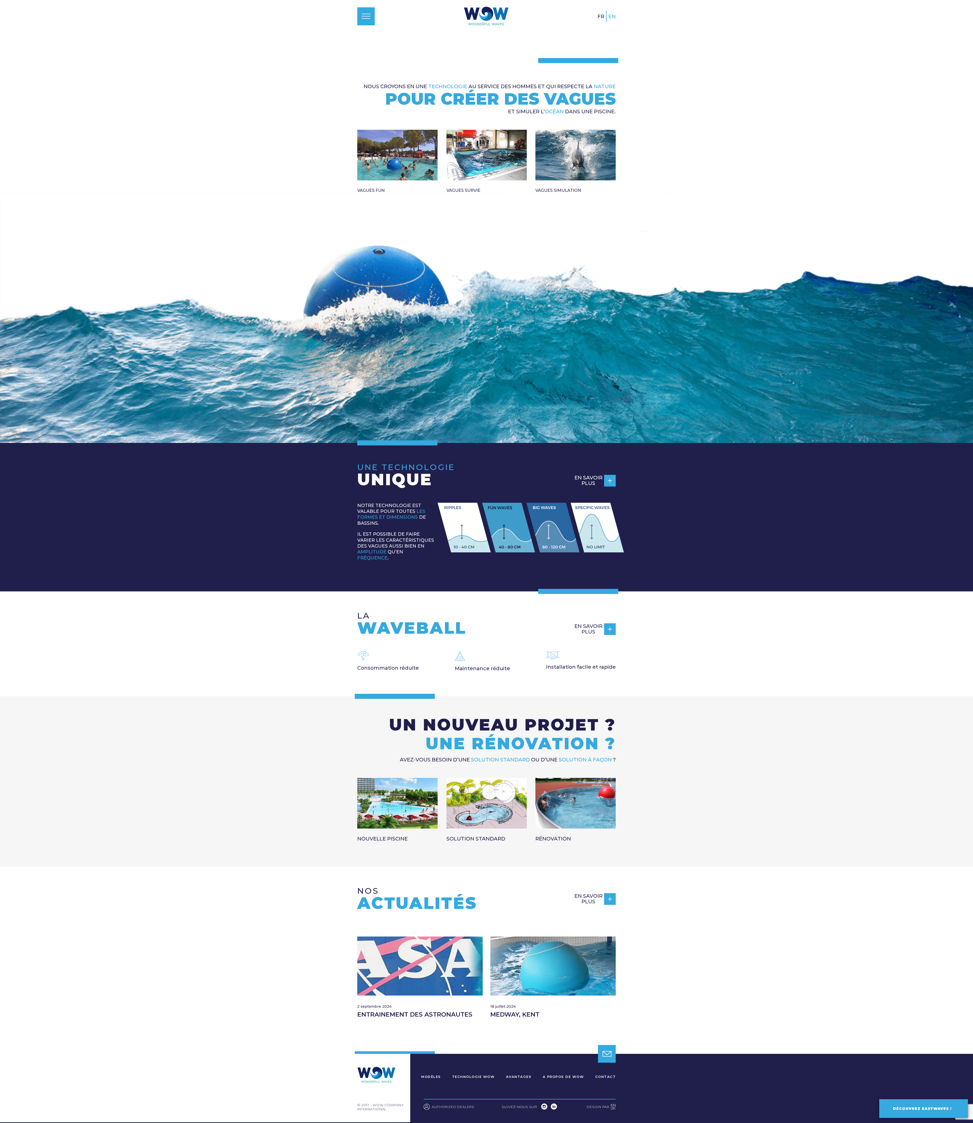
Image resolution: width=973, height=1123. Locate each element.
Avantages (519, 1077)
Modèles (431, 1077)
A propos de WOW (563, 1077)
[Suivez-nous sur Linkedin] (554, 1108)
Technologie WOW (473, 1077)
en (612, 16)
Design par (601, 1107)
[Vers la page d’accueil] (486, 16)
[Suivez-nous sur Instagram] (544, 1108)
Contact (605, 1077)
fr (600, 16)
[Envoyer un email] (607, 1054)
